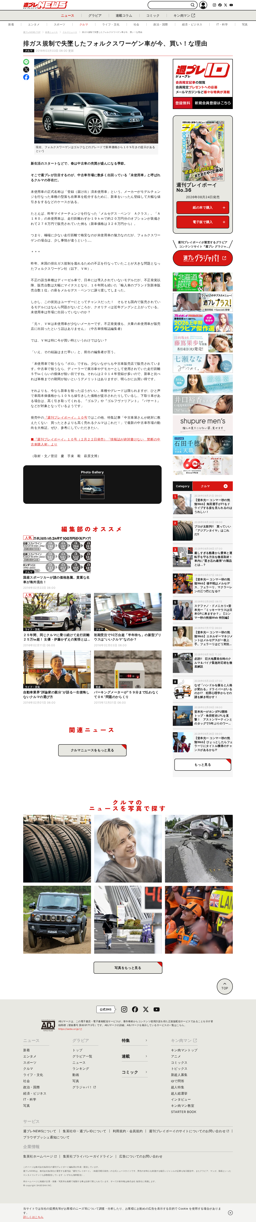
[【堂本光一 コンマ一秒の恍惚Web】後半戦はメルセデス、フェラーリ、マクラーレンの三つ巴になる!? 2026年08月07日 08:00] (199, 920)
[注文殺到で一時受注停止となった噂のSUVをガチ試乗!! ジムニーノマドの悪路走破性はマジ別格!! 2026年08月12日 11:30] (57, 920)
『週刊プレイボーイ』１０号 (65, 417)
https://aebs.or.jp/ (70, 1028)
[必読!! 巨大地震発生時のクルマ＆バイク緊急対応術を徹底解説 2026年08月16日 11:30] (199, 849)
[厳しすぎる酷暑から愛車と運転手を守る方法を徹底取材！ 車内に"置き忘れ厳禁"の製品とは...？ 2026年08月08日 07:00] (128, 920)
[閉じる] (230, 1212)
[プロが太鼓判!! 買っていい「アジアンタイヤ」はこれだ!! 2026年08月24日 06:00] (57, 849)
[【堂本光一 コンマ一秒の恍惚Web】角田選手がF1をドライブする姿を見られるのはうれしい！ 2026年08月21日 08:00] (128, 849)
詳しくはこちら (33, 1217)
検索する (193, 5)
